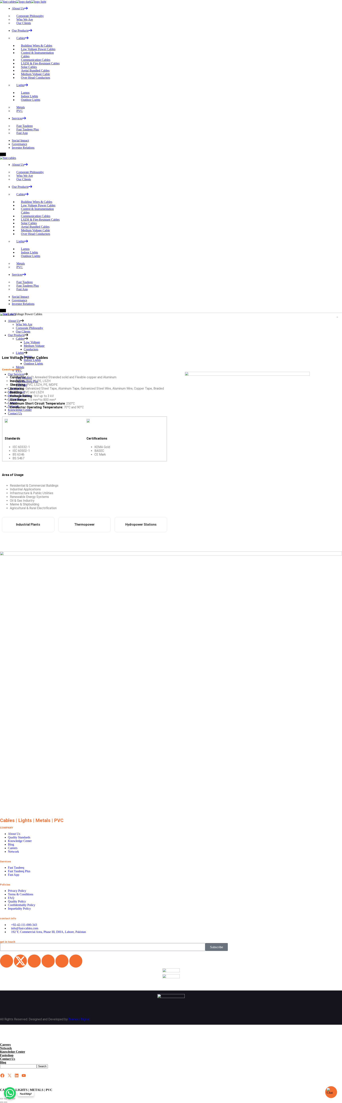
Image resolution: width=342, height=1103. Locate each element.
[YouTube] (23, 1075)
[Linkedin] (6, 961)
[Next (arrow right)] (5, 1102)
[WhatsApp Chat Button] (10, 1093)
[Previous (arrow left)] (1, 1102)
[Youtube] (61, 961)
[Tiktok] (75, 961)
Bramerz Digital (79, 1019)
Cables (7, 820)
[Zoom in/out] (1, 1098)
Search (42, 1066)
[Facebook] (34, 961)
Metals (42, 820)
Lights (25, 820)
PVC (59, 820)
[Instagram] (48, 961)
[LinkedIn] (16, 1075)
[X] (9, 1075)
